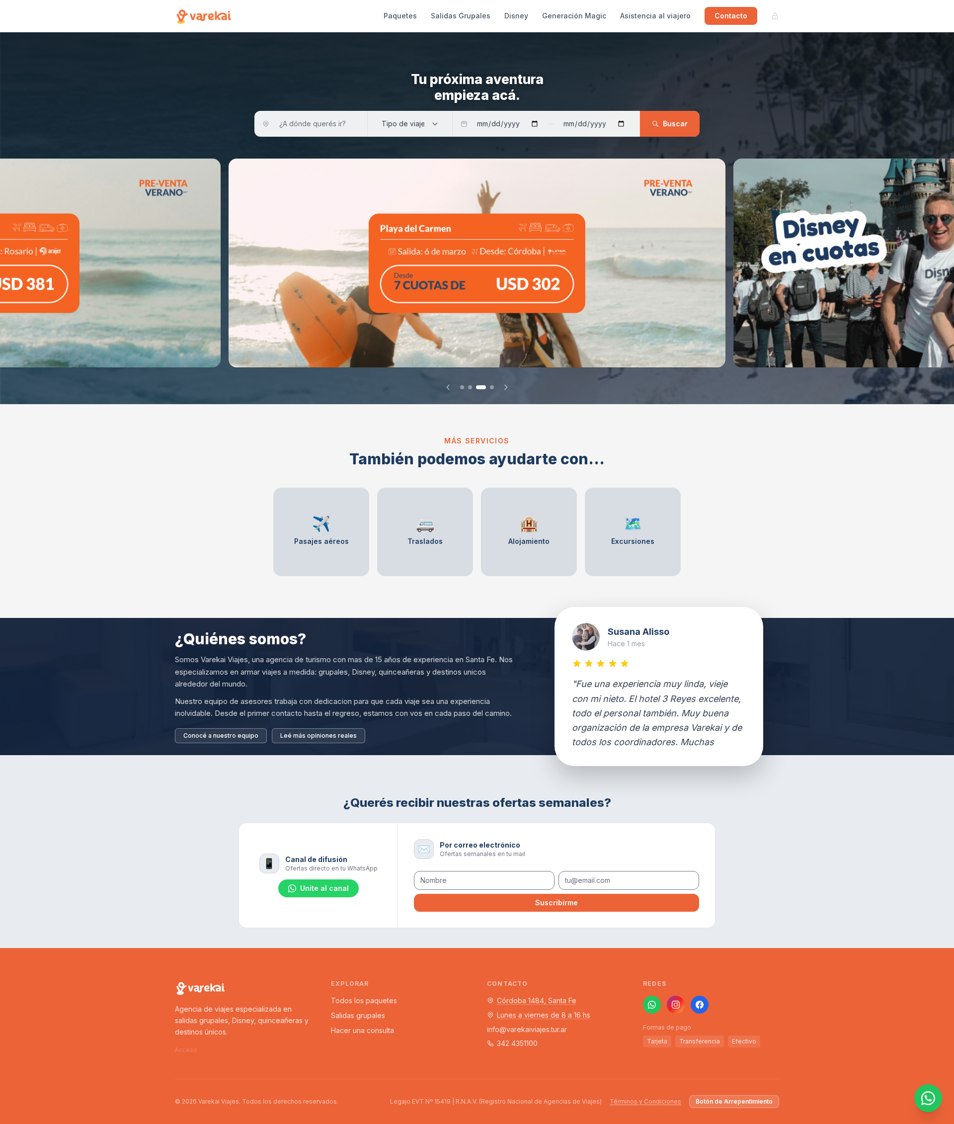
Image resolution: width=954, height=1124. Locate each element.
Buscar (675, 123)
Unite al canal (324, 888)
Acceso (186, 1049)
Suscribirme (556, 902)
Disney (516, 15)
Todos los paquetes (364, 1000)
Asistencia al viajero (655, 15)
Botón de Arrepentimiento (734, 1101)
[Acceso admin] (775, 16)
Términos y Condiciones (645, 1101)
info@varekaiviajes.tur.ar (527, 1029)
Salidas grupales (358, 1015)
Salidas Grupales (460, 15)
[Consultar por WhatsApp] (928, 1098)
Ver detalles (264, 357)
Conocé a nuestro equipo (220, 735)
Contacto (731, 15)
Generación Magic (574, 15)
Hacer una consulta (362, 1030)
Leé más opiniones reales (318, 735)
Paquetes (400, 15)
